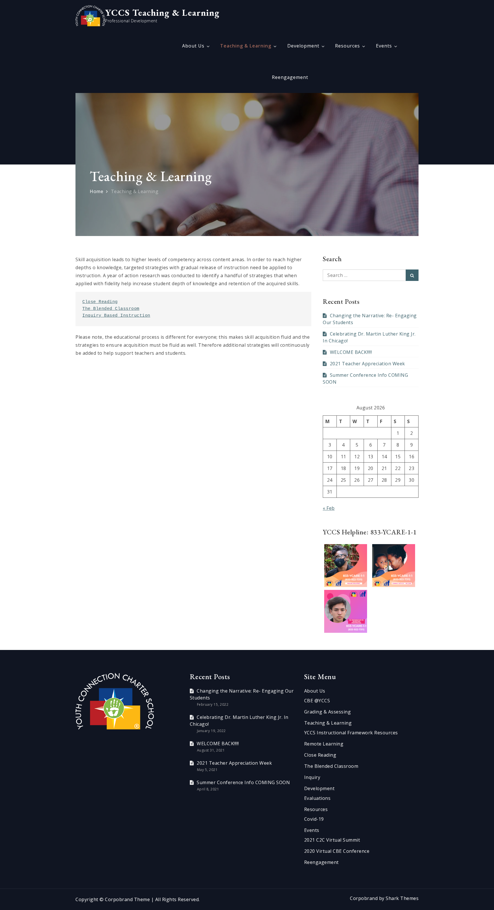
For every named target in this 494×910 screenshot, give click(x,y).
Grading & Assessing (327, 712)
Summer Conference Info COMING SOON (243, 782)
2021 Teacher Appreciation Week (367, 363)
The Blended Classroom (111, 308)
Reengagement (290, 77)
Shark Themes (402, 898)
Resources (347, 46)
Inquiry (312, 777)
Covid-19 (314, 819)
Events (384, 46)
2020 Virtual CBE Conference (337, 851)
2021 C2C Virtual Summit (332, 840)
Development (303, 46)
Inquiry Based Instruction (116, 315)
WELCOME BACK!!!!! (351, 352)
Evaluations (317, 798)
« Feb (329, 508)
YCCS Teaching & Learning (162, 13)
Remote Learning (324, 744)
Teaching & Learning (245, 46)
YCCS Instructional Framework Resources (351, 732)
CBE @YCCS (317, 700)
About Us (193, 46)
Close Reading (100, 302)
